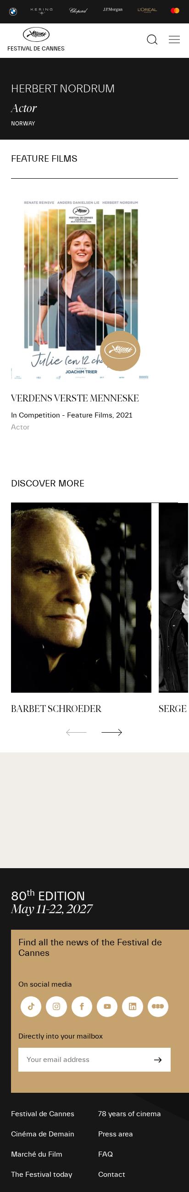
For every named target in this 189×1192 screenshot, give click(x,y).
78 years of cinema (129, 1114)
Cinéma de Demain (42, 1134)
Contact (111, 1174)
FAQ (105, 1154)
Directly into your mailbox (60, 1036)
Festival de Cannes (42, 1114)
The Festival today (41, 1174)
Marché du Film (36, 1154)
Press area (115, 1134)
